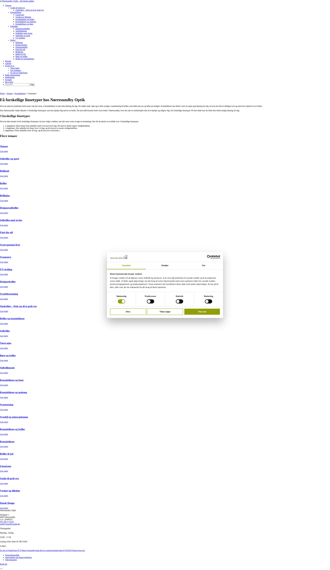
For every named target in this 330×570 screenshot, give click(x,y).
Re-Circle (9, 82)
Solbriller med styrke (23, 33)
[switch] (150, 301)
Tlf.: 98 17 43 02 (7, 522)
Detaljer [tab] (165, 265)
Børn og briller (21, 56)
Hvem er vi (9, 66)
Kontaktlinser (15, 12)
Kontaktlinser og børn (24, 24)
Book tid (3, 564)
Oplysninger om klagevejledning (18, 557)
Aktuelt (8, 63)
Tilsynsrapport (11, 560)
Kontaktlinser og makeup (25, 22)
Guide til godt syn (17, 8)
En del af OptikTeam (18, 73)
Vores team (14, 68)
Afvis (128, 312)
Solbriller (14, 26)
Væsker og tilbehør (23, 17)
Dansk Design (21, 45)
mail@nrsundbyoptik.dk (10, 524)
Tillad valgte (165, 312)
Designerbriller (21, 47)
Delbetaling (10, 77)
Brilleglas (19, 52)
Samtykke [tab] (126, 265)
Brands (8, 61)
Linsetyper (19, 15)
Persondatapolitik (12, 555)
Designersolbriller (22, 29)
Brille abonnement (12, 75)
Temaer (8, 5)
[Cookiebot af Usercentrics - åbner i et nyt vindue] (209, 257)
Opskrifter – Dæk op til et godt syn (29, 10)
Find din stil (20, 49)
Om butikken (15, 70)
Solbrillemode (21, 31)
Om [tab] (203, 265)
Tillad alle (202, 312)
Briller (12, 40)
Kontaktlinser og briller (24, 19)
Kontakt (8, 80)
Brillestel (19, 42)
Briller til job (20, 54)
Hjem (2, 93)
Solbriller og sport (22, 36)
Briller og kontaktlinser (24, 59)
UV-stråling (20, 38)
